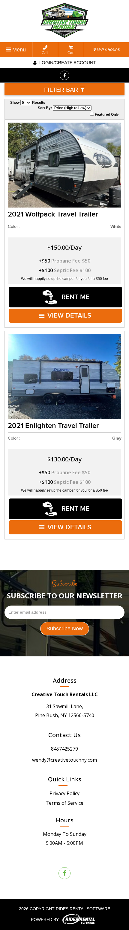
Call (45, 53)
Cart (71, 53)
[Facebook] (64, 75)
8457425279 (64, 748)
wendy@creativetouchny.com (64, 760)
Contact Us (64, 735)
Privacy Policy (65, 793)
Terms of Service (64, 803)
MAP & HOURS (108, 49)
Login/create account (67, 62)
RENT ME (74, 297)
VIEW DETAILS (69, 316)
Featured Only (106, 114)
